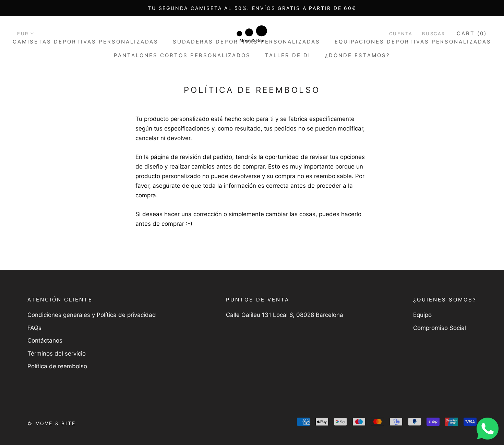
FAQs (34, 327)
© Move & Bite (51, 423)
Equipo (422, 314)
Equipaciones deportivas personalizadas (413, 41)
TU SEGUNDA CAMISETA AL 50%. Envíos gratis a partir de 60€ (252, 8)
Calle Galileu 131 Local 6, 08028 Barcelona (284, 314)
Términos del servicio (56, 353)
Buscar (433, 33)
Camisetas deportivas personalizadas (85, 41)
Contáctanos (44, 340)
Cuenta (401, 33)
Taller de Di (288, 55)
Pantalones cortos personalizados (182, 55)
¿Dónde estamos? (357, 55)
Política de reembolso (57, 366)
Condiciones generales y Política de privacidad (91, 314)
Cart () (472, 33)
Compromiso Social (439, 327)
